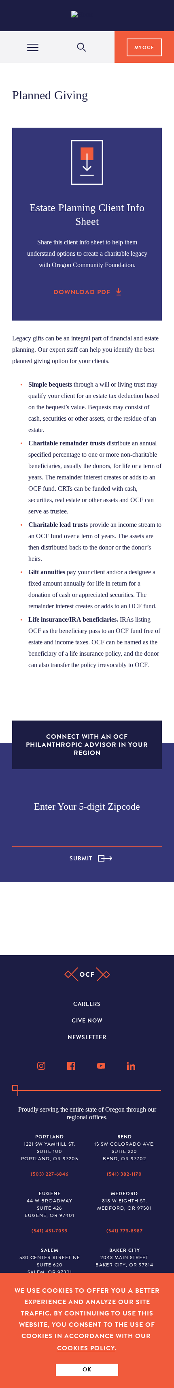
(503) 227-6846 (49, 1174)
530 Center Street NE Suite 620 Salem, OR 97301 (49, 1261)
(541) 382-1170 (124, 1174)
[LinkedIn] (132, 1066)
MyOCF (144, 47)
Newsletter (87, 1037)
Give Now (87, 1020)
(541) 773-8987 (124, 1230)
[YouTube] (102, 1066)
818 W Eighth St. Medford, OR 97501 (124, 1201)
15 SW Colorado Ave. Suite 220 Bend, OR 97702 (124, 1147)
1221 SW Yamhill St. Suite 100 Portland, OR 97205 (49, 1147)
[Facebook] (72, 1066)
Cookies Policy (86, 1348)
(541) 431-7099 (50, 1230)
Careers (87, 1004)
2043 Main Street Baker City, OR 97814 (124, 1257)
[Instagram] (42, 1066)
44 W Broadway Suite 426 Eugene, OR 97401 (49, 1204)
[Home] (89, 16)
